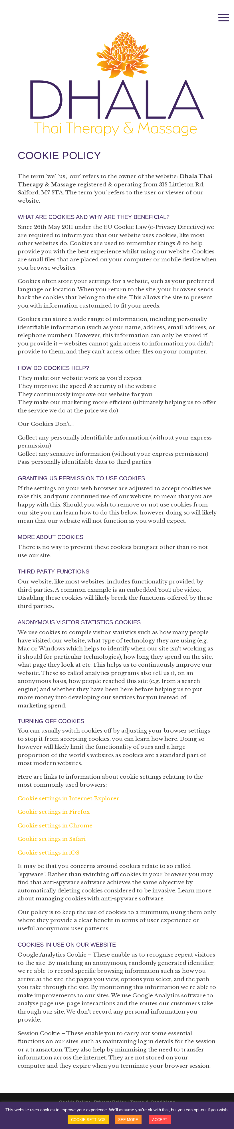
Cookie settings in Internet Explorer (68, 798)
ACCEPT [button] (159, 1120)
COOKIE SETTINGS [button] (88, 1120)
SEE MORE (128, 1120)
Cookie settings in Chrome (55, 825)
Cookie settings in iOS (48, 852)
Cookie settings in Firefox (54, 812)
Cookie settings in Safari (52, 839)
